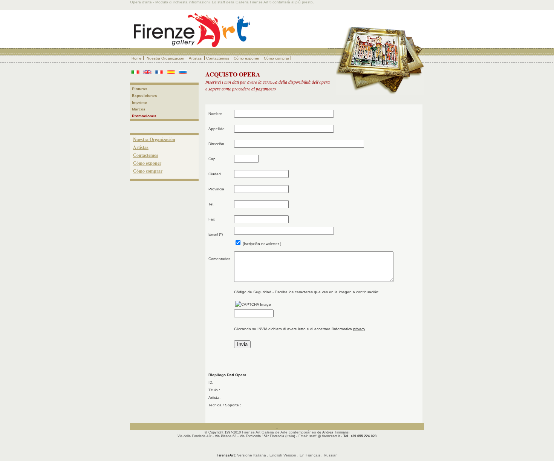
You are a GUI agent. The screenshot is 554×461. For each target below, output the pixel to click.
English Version (282, 455)
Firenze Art (251, 432)
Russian (331, 455)
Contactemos (218, 58)
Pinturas (139, 89)
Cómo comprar (276, 58)
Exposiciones (144, 95)
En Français (310, 455)
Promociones (144, 116)
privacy (359, 329)
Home (137, 58)
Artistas (196, 58)
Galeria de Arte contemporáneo (289, 432)
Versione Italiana (251, 455)
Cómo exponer (247, 58)
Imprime (139, 102)
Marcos (138, 109)
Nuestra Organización (166, 58)
